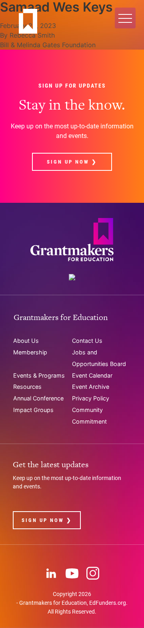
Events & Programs (39, 375)
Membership (30, 352)
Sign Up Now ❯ (72, 162)
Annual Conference (38, 398)
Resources (27, 386)
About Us (26, 340)
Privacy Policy (90, 398)
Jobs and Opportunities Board (99, 358)
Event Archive (90, 386)
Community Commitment (89, 415)
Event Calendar (92, 375)
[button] (125, 18)
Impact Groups (33, 409)
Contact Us (87, 340)
